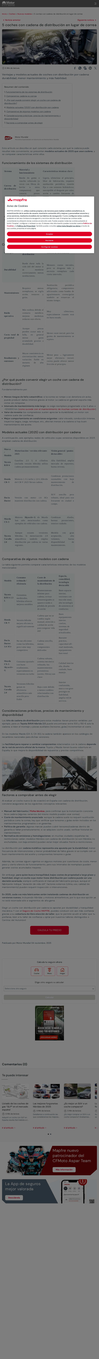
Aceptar (49, 234)
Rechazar (49, 240)
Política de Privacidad (26, 226)
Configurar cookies (49, 247)
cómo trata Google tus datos (68, 226)
